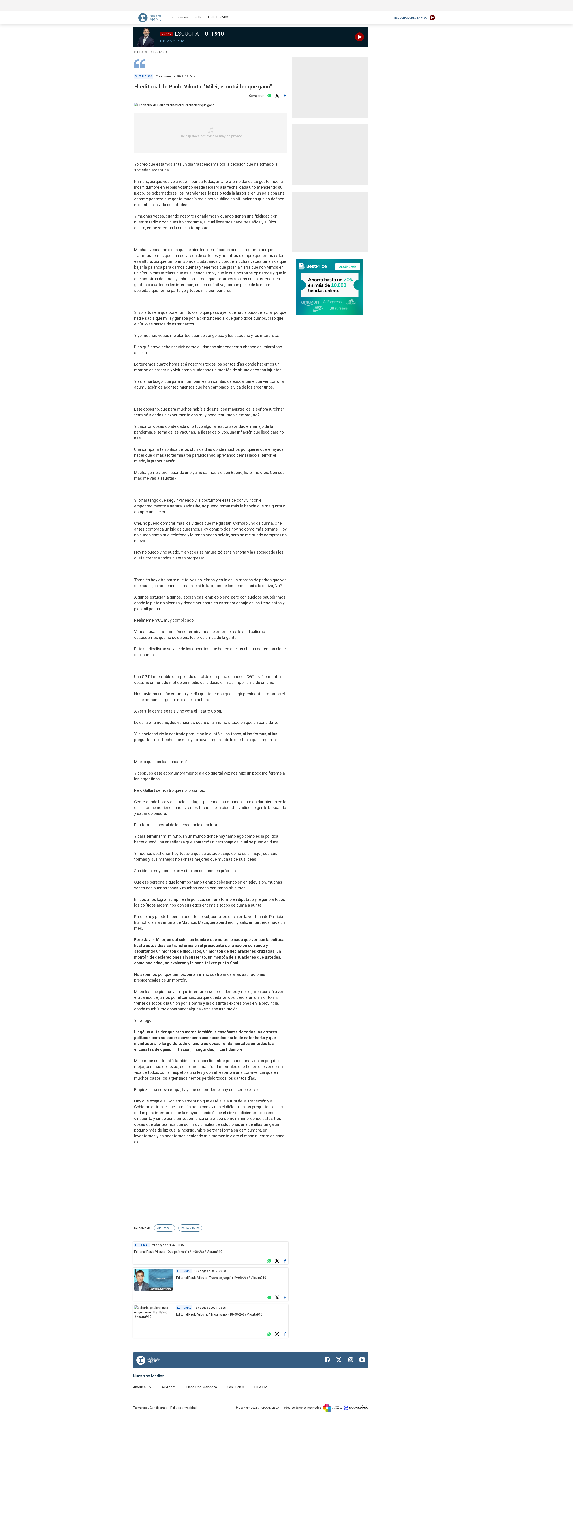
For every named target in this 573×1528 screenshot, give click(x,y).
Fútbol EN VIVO (218, 17)
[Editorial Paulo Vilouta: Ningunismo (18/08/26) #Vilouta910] (153, 1316)
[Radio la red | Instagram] (350, 1359)
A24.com (168, 1387)
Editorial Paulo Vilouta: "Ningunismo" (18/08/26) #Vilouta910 (219, 1314)
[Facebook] (285, 96)
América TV (142, 1387)
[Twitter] (277, 96)
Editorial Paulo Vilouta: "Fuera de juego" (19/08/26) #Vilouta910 (221, 1278)
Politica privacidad (183, 1408)
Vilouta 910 (164, 1228)
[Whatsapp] (269, 96)
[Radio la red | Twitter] (339, 1359)
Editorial (142, 1245)
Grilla (198, 17)
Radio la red (140, 52)
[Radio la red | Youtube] (362, 1359)
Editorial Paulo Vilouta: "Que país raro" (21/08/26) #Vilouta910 (178, 1252)
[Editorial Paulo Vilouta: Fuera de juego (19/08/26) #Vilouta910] (153, 1280)
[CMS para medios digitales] (356, 1407)
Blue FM (260, 1387)
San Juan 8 (235, 1387)
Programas (180, 17)
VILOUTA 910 (159, 52)
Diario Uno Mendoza (201, 1387)
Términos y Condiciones (150, 1408)
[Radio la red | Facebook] (327, 1359)
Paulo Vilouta (190, 1228)
